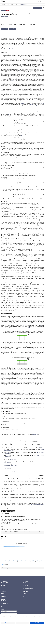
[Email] (2, 511)
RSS (20, 573)
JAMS (2, 602)
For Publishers (25, 585)
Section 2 (22, 103)
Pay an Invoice (4, 581)
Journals (3, 4)
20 (40, 94)
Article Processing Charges (6, 579)
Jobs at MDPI (3, 585)
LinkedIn (24, 593)
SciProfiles (3, 599)
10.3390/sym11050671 (23, 4)
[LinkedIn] (6, 511)
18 (1, 91)
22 (41, 325)
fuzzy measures (21, 48)
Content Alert (25, 573)
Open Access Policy (4, 582)
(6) (43, 182)
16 (41, 88)
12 (13, 80)
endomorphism (36, 48)
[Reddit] (12, 511)
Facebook (25, 594)
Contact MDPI (3, 584)
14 (35, 115)
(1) (43, 121)
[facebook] (8, 511)
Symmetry (7, 4)
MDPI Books (3, 594)
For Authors (25, 579)
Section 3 (42, 103)
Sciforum (3, 593)
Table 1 (30, 327)
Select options (4, 611)
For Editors (25, 582)
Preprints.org (3, 596)
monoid (11, 48)
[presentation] (6, 111)
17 (39, 89)
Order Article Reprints (37, 8)
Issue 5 (17, 4)
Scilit (34, 437)
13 (14, 80)
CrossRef (31, 437)
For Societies (25, 587)
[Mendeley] (14, 511)
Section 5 (38, 105)
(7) (43, 194)
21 (23, 325)
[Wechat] (10, 511)
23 (17, 326)
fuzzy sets (16, 48)
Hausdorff (8, 48)
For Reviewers (25, 581)
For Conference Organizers (28, 588)
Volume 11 (12, 4)
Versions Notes (12, 28)
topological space (28, 48)
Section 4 (31, 104)
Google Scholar (35, 434)
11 (12, 80)
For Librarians (25, 584)
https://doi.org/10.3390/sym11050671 (19, 22)
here (21, 566)
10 (11, 80)
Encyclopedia (3, 600)
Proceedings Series (4, 603)
